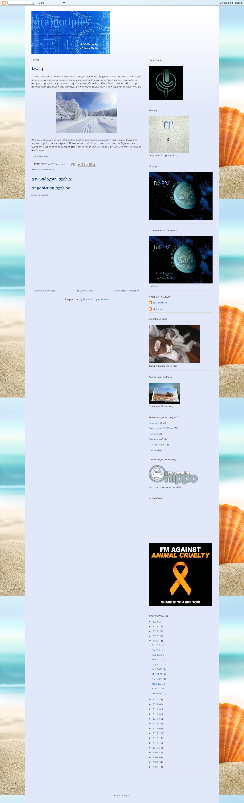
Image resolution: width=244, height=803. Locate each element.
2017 (156, 714)
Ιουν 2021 (157, 669)
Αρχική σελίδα (84, 290)
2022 (156, 636)
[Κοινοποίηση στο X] (87, 165)
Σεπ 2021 (157, 659)
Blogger (126, 795)
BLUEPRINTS (159, 302)
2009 (156, 752)
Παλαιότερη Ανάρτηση (126, 290)
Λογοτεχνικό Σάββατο (161, 428)
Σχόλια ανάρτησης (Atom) (94, 299)
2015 (156, 723)
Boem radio (48, 169)
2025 (156, 621)
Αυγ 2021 (157, 664)
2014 (156, 728)
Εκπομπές (154, 423)
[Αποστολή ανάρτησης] (72, 164)
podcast (153, 450)
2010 (156, 747)
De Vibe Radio (156, 444)
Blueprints (157, 309)
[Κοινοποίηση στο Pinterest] (94, 165)
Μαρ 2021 (158, 683)
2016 (156, 718)
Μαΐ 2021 (157, 674)
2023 (156, 631)
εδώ (46, 156)
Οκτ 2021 (157, 654)
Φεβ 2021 (157, 688)
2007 (156, 762)
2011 (156, 743)
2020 (156, 699)
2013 (156, 733)
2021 (156, 641)
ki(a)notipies (60, 21)
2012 (156, 738)
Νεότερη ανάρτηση (45, 290)
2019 (156, 704)
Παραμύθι (154, 433)
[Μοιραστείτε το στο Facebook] (90, 165)
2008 (156, 757)
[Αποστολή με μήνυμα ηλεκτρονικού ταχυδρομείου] (80, 165)
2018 (156, 709)
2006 (156, 767)
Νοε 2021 (157, 650)
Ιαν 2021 (157, 693)
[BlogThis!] (83, 165)
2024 (156, 626)
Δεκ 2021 (157, 645)
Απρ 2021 (157, 679)
